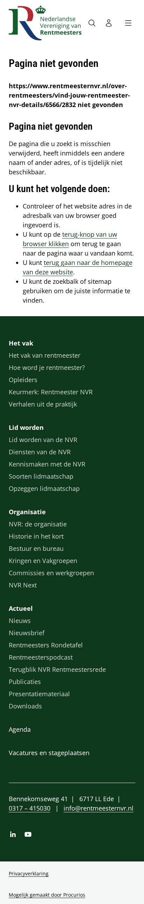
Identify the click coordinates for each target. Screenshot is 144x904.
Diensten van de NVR (40, 452)
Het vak (21, 343)
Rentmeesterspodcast (41, 657)
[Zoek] (93, 23)
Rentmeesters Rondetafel (46, 645)
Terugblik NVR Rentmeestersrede (57, 669)
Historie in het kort (36, 536)
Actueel (21, 608)
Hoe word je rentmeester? (47, 367)
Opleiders (23, 379)
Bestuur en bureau (36, 548)
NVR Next (23, 585)
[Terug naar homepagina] (45, 23)
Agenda (20, 729)
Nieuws (20, 620)
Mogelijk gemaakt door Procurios (47, 894)
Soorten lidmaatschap (41, 476)
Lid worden (26, 427)
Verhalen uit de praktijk (43, 404)
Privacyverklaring (29, 873)
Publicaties (25, 681)
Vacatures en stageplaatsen (49, 753)
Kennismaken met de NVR (47, 464)
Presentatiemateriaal (39, 694)
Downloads (25, 706)
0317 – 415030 (29, 808)
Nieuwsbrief (26, 633)
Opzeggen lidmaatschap (44, 488)
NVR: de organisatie (38, 524)
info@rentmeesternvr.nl (99, 808)
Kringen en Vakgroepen (43, 560)
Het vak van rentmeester (44, 355)
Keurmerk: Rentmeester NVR (51, 392)
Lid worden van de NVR (43, 439)
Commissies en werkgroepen (51, 573)
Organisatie (27, 512)
